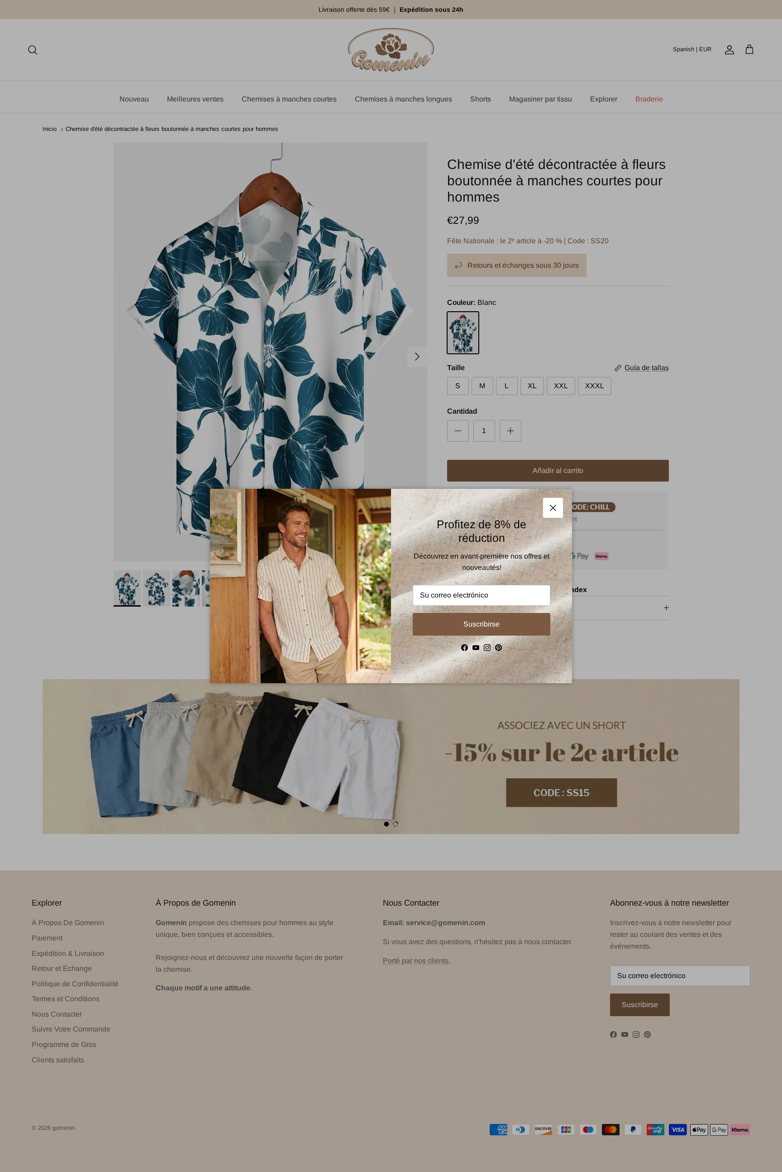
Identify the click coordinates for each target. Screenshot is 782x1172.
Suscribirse (481, 624)
